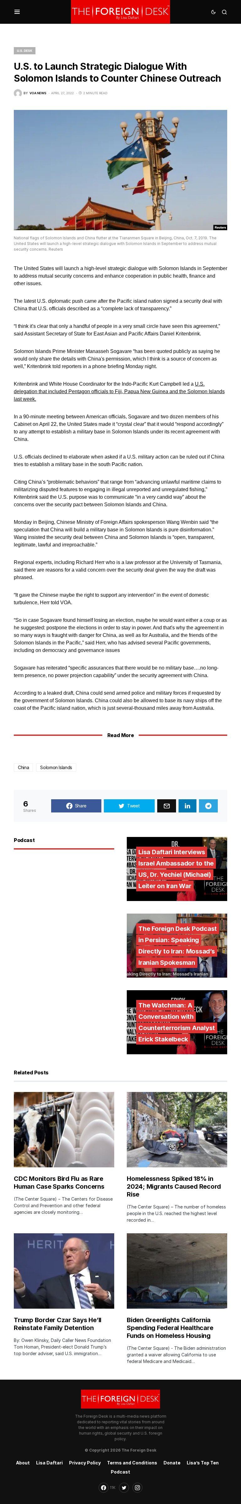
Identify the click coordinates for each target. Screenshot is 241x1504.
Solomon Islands (56, 767)
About (23, 1462)
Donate (171, 1462)
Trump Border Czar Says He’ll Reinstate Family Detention (57, 1324)
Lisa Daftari (49, 1462)
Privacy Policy (85, 1462)
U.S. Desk (24, 50)
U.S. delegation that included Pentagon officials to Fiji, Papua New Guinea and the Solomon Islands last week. (119, 391)
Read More (120, 735)
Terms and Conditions (132, 1462)
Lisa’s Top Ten (203, 1462)
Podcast (120, 1471)
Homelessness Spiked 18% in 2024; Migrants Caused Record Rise (174, 1186)
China (23, 767)
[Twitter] (124, 1487)
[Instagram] (137, 1487)
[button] (17, 12)
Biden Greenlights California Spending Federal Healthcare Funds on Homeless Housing (170, 1327)
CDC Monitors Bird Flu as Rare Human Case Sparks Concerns (59, 1182)
